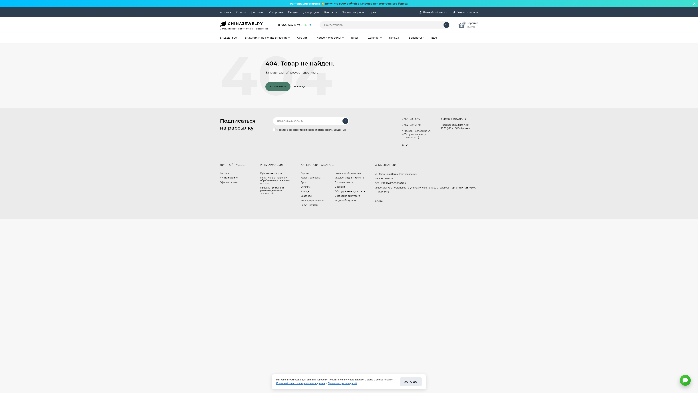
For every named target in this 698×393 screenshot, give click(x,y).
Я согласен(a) (311, 129)
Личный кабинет (229, 177)
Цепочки (305, 186)
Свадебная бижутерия (347, 195)
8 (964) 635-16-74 (289, 25)
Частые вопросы (353, 12)
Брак (373, 12)
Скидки (293, 12)
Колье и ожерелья (310, 177)
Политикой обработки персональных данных (300, 383)
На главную (278, 86)
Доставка (257, 12)
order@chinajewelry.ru (453, 119)
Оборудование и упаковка (350, 191)
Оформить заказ (229, 182)
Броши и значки (344, 182)
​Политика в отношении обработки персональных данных (275, 180)
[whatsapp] (403, 145)
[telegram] (407, 145)
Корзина (225, 173)
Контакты (330, 12)
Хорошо (410, 381)
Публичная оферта (271, 173)
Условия (225, 12)
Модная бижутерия (346, 200)
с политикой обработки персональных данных (319, 129)
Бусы (303, 182)
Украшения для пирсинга (349, 177)
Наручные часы (309, 205)
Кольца (304, 191)
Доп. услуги (311, 12)
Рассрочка (276, 12)
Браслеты (306, 195)
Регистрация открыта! (305, 3)
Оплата (241, 12)
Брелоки (340, 186)
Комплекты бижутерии (348, 173)
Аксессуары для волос (313, 200)
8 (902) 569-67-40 (411, 125)
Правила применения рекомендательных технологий (272, 190)
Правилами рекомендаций (342, 383)
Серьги (304, 173)
